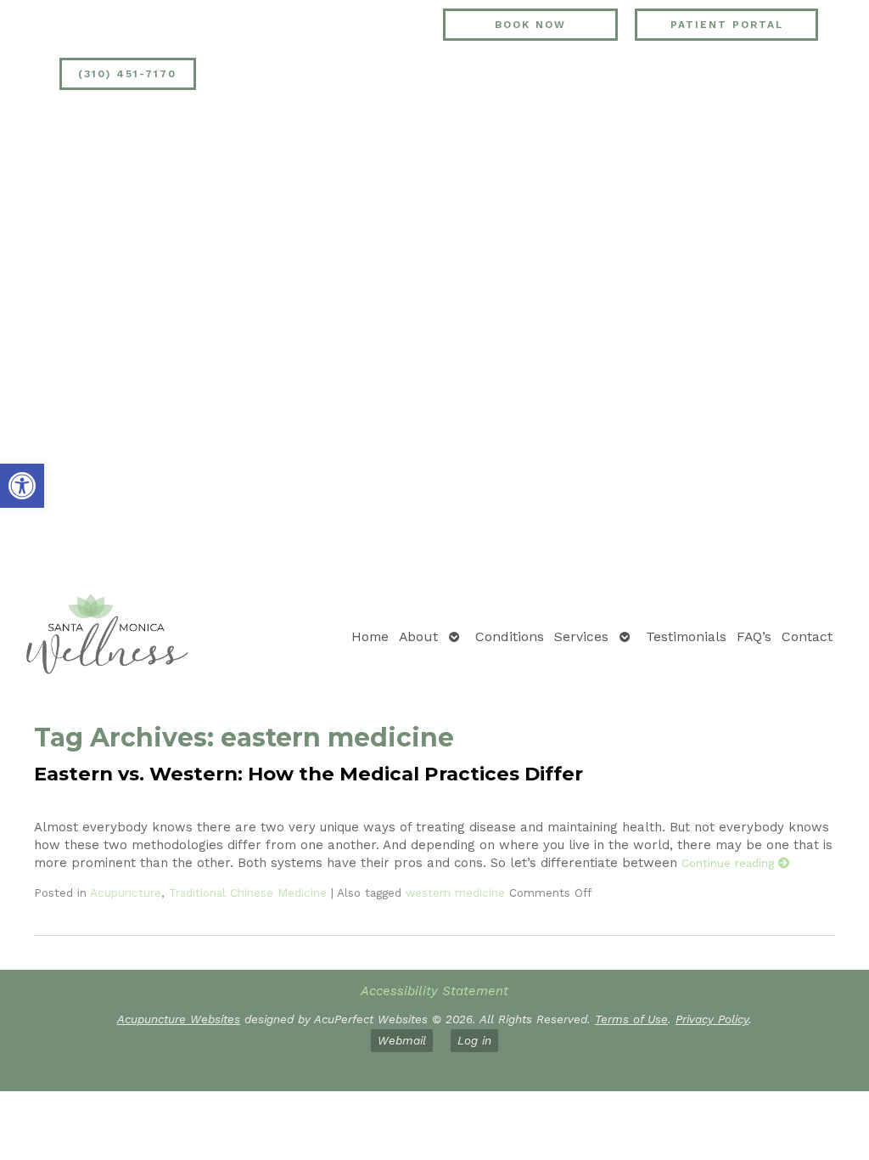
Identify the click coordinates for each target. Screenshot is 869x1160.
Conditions (509, 636)
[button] (22, 486)
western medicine (455, 892)
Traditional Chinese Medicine (248, 892)
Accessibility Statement (434, 991)
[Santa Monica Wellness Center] (107, 636)
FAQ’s (754, 636)
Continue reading (729, 863)
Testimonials (686, 636)
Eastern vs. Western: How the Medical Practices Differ (308, 774)
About (418, 636)
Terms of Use (631, 1019)
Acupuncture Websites (178, 1019)
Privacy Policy (712, 1019)
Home (370, 636)
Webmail (402, 1040)
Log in (474, 1040)
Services (581, 636)
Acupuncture (125, 892)
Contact (807, 636)
